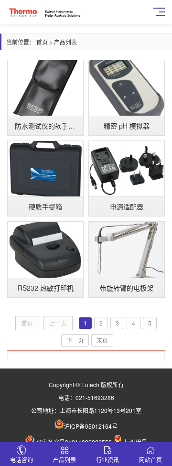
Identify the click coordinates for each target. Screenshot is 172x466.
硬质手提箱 (45, 206)
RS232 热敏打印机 (46, 288)
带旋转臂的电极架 (126, 288)
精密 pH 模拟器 (127, 125)
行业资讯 (107, 459)
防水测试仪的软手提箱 (48, 125)
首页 (42, 42)
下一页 (75, 340)
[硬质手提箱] (45, 169)
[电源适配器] (126, 169)
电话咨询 (21, 459)
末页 (102, 340)
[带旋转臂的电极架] (126, 249)
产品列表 (65, 42)
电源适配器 (126, 206)
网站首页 (150, 459)
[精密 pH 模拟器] (126, 88)
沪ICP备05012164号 (91, 426)
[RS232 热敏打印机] (45, 249)
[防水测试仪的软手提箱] (45, 88)
